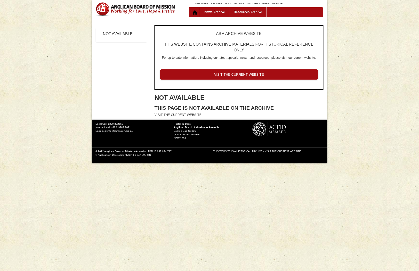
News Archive (214, 12)
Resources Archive (248, 12)
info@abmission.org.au (120, 131)
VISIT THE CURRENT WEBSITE (265, 3)
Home (195, 12)
